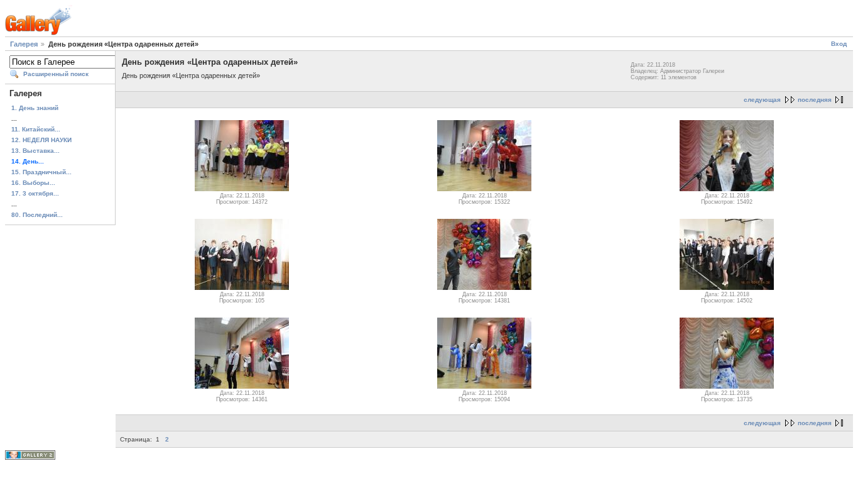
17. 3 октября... (35, 193)
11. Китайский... (35, 129)
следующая (762, 99)
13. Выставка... (35, 150)
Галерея (24, 44)
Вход (839, 43)
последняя (815, 99)
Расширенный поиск (56, 73)
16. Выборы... (33, 182)
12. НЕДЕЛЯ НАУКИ (41, 139)
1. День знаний (34, 107)
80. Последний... (37, 214)
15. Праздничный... (41, 172)
